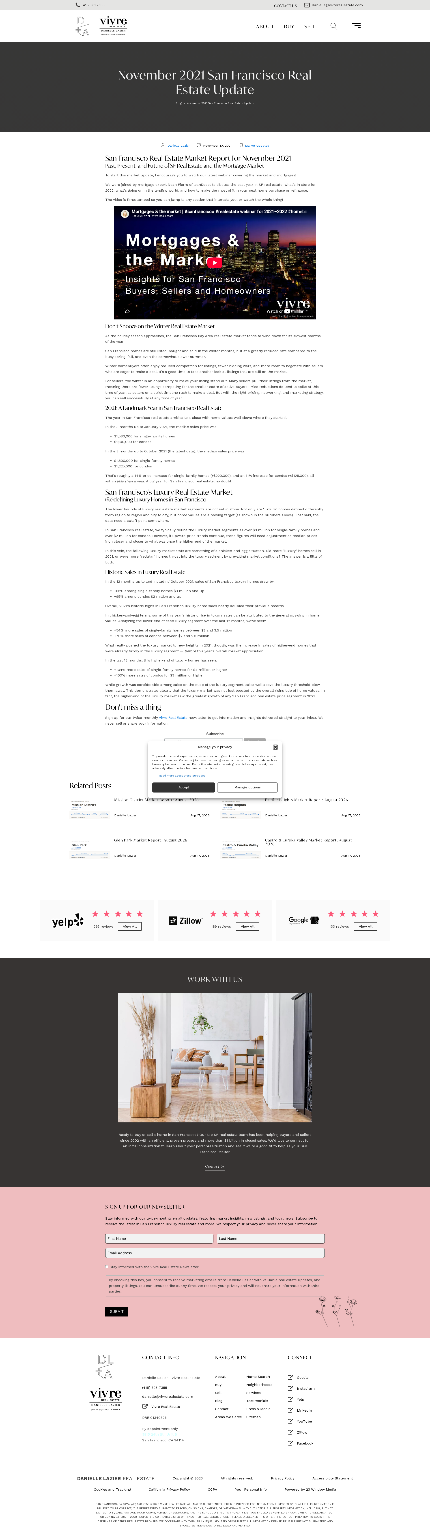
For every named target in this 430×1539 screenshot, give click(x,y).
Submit (117, 1312)
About (265, 26)
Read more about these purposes (182, 775)
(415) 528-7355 (154, 1387)
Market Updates (257, 145)
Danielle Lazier (179, 145)
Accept (183, 787)
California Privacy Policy (169, 1489)
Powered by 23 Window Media (310, 1489)
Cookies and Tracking (112, 1489)
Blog (179, 103)
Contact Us (285, 5)
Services (253, 1393)
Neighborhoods (259, 1385)
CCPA (212, 1489)
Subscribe (215, 734)
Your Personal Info (251, 1489)
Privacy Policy (283, 1478)
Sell (310, 26)
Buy (289, 26)
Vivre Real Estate (173, 717)
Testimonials (257, 1401)
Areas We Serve (228, 1417)
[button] (275, 747)
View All (130, 926)
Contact (221, 1409)
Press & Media (258, 1409)
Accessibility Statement (332, 1478)
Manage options (247, 788)
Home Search (258, 1376)
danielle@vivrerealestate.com (167, 1396)
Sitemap (253, 1417)
